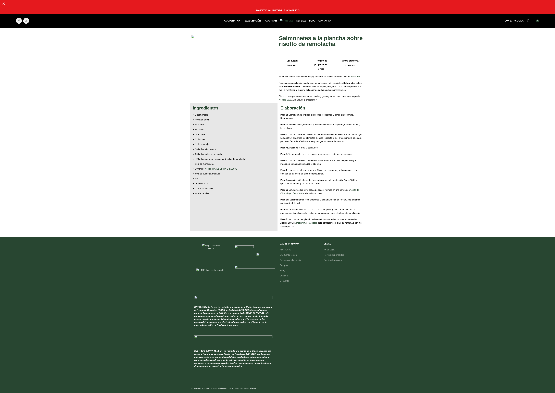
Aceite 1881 (285, 249)
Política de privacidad (334, 255)
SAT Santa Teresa (288, 255)
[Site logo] (286, 20)
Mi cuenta (284, 281)
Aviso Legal (329, 249)
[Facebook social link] (19, 21)
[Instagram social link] (26, 21)
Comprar (284, 265)
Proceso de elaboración (291, 260)
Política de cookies (333, 260)
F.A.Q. (283, 270)
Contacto (284, 275)
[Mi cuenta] (528, 21)
